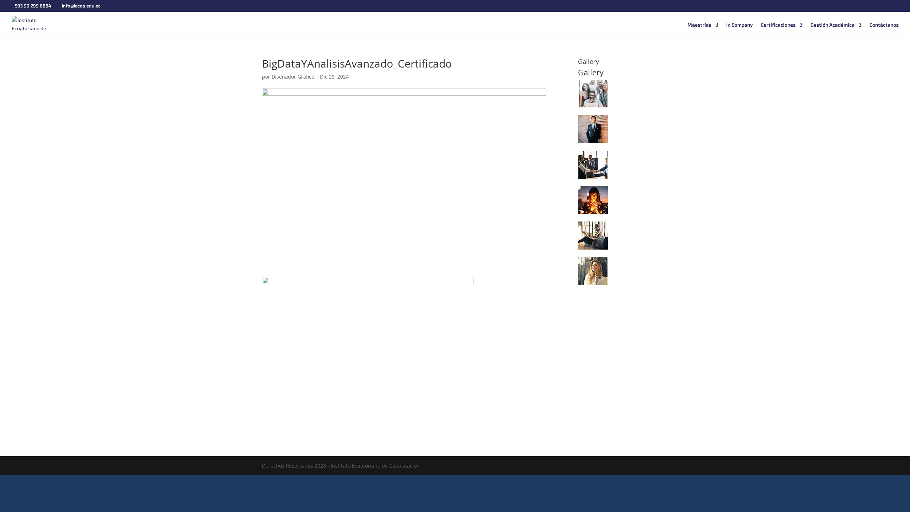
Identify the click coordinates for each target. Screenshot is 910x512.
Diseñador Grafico (293, 76)
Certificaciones (778, 25)
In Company (739, 25)
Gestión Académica (832, 25)
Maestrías (699, 25)
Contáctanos (884, 25)
